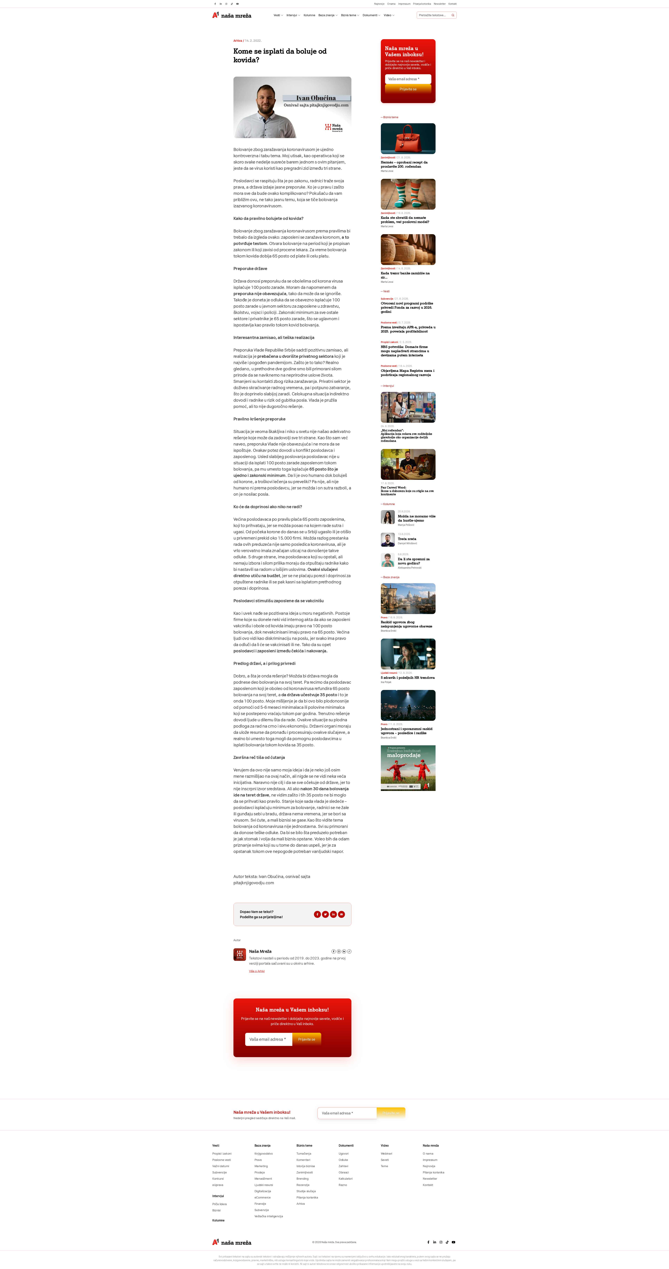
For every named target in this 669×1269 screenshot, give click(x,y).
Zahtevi (343, 1166)
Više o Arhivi (257, 971)
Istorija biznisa (306, 1166)
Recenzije (303, 1185)
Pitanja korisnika (422, 3)
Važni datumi (220, 1166)
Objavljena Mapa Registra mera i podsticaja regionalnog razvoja (407, 373)
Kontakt (452, 3)
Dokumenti (370, 15)
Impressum (404, 3)
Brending (302, 1178)
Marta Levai (387, 171)
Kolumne (309, 15)
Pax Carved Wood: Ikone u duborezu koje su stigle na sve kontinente (407, 491)
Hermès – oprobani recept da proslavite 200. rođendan (404, 164)
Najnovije (379, 3)
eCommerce (263, 1197)
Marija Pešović (406, 525)
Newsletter (440, 3)
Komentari (303, 1160)
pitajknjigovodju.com (253, 882)
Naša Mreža (260, 951)
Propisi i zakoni (389, 342)
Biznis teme (348, 15)
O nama (391, 3)
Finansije (260, 1203)
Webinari (386, 1153)
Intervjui (292, 15)
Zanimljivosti (388, 157)
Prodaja (260, 1172)
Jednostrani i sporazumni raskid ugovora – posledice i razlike (407, 731)
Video (387, 15)
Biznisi (216, 1210)
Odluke (343, 1160)
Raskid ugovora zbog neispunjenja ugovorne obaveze (406, 624)
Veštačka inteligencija (269, 1216)
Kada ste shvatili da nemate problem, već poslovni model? (405, 220)
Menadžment (263, 1178)
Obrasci (344, 1172)
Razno (343, 1185)
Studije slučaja (306, 1191)
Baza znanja (326, 15)
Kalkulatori (345, 1178)
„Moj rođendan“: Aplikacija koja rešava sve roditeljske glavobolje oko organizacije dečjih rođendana (406, 436)
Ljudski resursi (389, 672)
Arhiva (237, 40)
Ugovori (344, 1153)
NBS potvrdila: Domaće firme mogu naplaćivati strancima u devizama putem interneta (405, 351)
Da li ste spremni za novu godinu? (414, 561)
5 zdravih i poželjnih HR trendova (408, 678)
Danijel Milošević (407, 543)
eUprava (217, 1185)
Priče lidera (219, 1204)
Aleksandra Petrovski (410, 567)
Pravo (384, 617)
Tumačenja (304, 1153)
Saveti (385, 1160)
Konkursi (218, 1178)
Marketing (261, 1166)
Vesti (277, 15)
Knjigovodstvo (264, 1153)
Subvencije (387, 298)
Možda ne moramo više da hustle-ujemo (417, 518)
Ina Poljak (386, 682)
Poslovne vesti (389, 322)
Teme (384, 1166)
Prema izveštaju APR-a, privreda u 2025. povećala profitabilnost (408, 329)
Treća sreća (407, 539)
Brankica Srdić (388, 630)
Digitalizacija (263, 1191)
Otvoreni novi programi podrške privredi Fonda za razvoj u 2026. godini (407, 307)
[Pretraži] (453, 15)
